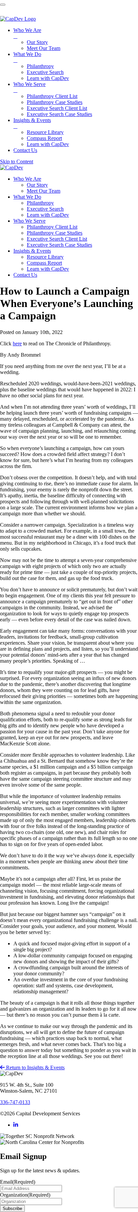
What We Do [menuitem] (27, 57)
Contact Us (25, 275)
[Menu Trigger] (2, 5)
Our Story (37, 185)
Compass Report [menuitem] (44, 138)
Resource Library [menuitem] (45, 132)
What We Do (27, 197)
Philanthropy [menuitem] (40, 66)
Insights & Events (32, 251)
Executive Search (45, 209)
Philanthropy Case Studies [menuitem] (54, 102)
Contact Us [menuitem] (25, 150)
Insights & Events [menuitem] (32, 123)
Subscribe (12, 1208)
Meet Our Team (43, 191)
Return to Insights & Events (35, 1067)
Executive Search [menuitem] (45, 72)
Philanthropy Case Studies (54, 233)
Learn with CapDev (48, 215)
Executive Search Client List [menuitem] (57, 108)
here (17, 343)
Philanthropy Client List (52, 227)
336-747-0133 (15, 1102)
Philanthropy (40, 203)
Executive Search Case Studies (59, 245)
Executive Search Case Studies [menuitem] (59, 114)
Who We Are (27, 179)
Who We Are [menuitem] (27, 33)
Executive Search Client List (57, 239)
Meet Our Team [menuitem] (43, 48)
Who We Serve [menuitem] (29, 87)
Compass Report (44, 263)
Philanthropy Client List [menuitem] (52, 96)
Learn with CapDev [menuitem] (48, 78)
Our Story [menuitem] (37, 42)
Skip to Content (16, 161)
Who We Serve (29, 221)
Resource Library (45, 257)
